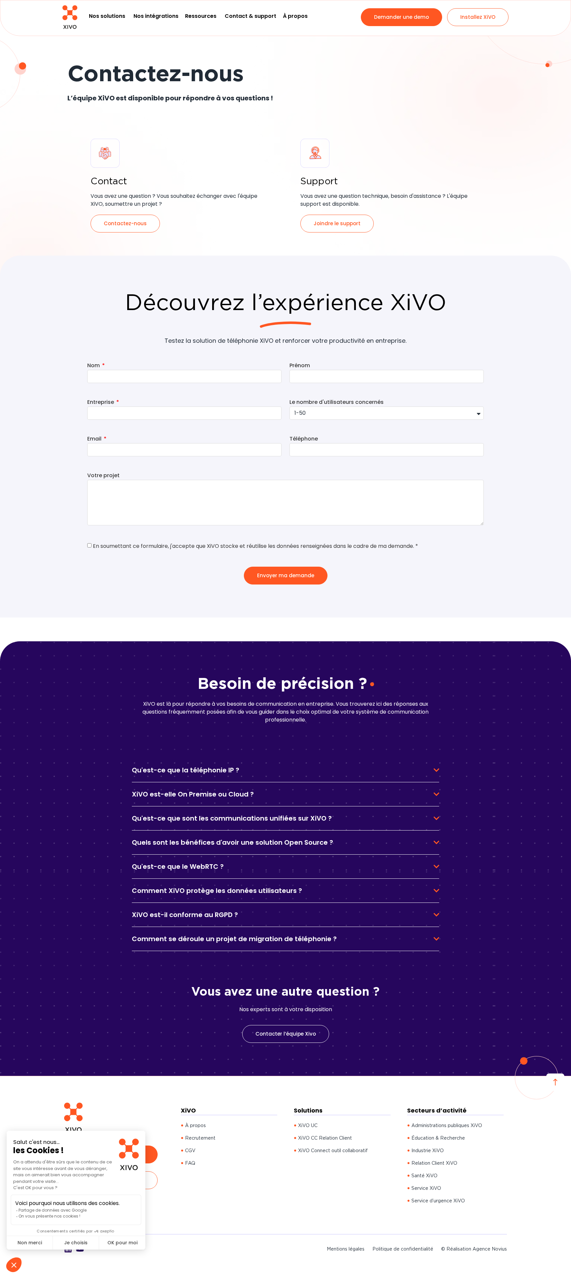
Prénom (299, 366)
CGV (190, 1150)
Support (319, 181)
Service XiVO (426, 1188)
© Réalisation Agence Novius (474, 1249)
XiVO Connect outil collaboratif (333, 1150)
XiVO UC (308, 1125)
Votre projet (103, 476)
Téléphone (303, 439)
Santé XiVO (424, 1175)
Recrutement (200, 1138)
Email (95, 439)
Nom (94, 366)
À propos (195, 1125)
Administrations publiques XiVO (446, 1125)
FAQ (190, 1163)
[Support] (314, 153)
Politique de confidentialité (402, 1249)
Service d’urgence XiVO (438, 1200)
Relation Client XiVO (434, 1163)
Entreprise (101, 403)
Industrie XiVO (427, 1150)
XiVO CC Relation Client (325, 1138)
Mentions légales (345, 1249)
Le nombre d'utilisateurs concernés (336, 403)
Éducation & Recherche (438, 1138)
